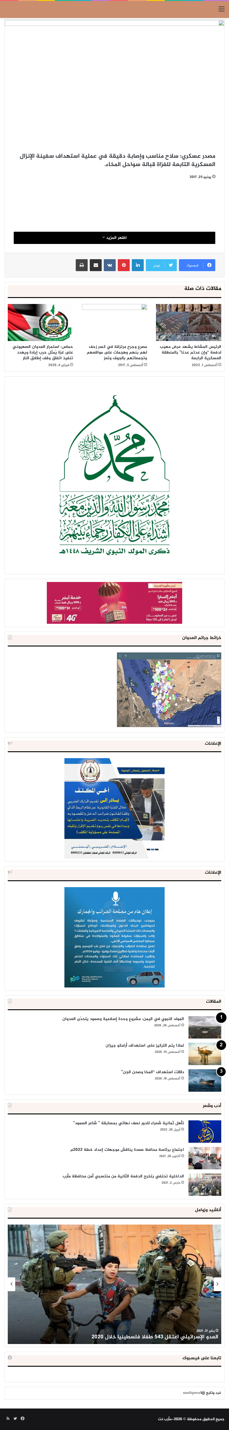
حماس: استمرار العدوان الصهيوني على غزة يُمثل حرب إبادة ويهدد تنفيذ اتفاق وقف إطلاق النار (43, 352)
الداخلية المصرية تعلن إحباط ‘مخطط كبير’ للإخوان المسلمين (148, 1337)
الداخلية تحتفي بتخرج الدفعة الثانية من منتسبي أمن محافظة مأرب (123, 1176)
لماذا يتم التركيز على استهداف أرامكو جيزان (145, 1045)
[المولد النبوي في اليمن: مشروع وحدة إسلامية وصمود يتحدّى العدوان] (204, 1027)
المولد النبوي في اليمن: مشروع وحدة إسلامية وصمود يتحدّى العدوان (123, 1019)
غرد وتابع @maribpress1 (202, 1393)
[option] (114, 1284)
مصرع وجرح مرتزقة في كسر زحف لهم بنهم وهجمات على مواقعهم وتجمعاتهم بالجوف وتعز (117, 352)
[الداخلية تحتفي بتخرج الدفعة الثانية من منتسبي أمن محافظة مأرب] (204, 1185)
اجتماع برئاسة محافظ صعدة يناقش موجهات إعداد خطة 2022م (127, 1149)
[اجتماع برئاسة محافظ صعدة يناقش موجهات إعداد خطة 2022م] (204, 1158)
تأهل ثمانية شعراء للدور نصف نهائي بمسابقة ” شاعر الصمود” (128, 1123)
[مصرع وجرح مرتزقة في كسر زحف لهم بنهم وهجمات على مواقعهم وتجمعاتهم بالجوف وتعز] (114, 322)
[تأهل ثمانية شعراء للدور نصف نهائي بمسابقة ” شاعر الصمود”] (204, 1131)
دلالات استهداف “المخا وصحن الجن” (152, 1072)
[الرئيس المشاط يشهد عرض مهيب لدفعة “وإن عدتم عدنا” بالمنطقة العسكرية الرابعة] (188, 322)
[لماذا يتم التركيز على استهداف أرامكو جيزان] (204, 1054)
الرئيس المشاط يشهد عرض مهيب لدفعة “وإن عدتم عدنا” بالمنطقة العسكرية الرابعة (190, 352)
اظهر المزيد (116, 237)
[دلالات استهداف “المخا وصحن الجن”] (204, 1080)
